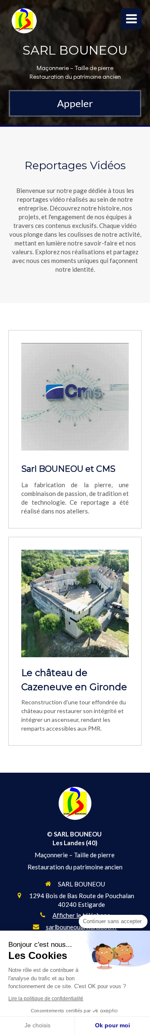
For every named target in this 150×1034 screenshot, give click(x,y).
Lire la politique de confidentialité (45, 998)
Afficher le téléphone (81, 915)
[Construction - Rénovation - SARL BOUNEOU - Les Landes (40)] (24, 20)
